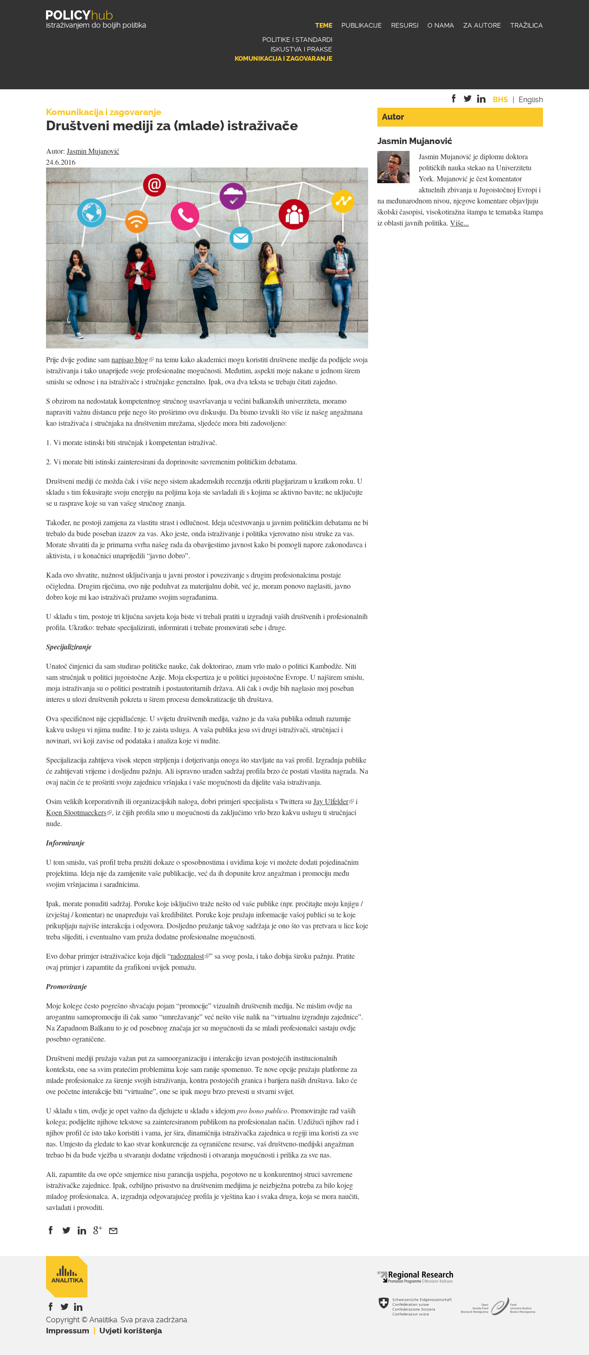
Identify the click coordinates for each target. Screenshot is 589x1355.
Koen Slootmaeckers (79, 812)
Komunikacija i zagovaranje (283, 59)
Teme (323, 25)
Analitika (66, 1276)
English (531, 99)
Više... (459, 222)
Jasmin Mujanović (93, 151)
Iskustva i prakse (301, 49)
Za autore (482, 25)
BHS (500, 99)
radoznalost (190, 956)
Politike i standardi (297, 40)
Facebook (455, 98)
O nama (440, 25)
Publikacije (361, 25)
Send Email (113, 1230)
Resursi (404, 25)
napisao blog (132, 359)
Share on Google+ (97, 1230)
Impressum (67, 1330)
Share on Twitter (66, 1230)
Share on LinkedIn (82, 1230)
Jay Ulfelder (333, 801)
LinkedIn (483, 98)
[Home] (79, 15)
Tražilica (526, 25)
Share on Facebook (50, 1230)
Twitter (469, 98)
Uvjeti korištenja (130, 1330)
